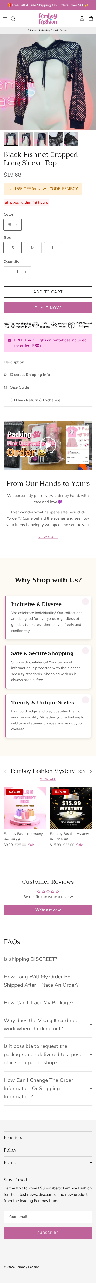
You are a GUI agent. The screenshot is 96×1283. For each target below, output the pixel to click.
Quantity (11, 261)
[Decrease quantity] (8, 272)
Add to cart (48, 292)
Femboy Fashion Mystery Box (48, 771)
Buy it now (48, 308)
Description (14, 362)
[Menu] (5, 19)
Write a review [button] (48, 909)
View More (48, 537)
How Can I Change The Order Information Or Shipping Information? (38, 1088)
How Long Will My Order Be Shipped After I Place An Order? (41, 980)
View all (48, 779)
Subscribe (48, 1232)
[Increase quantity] (27, 272)
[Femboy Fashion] (48, 19)
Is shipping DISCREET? (30, 959)
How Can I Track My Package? (38, 1002)
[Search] (15, 19)
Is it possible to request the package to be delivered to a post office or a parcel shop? (42, 1054)
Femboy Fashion (28, 1267)
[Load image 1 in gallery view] (48, 82)
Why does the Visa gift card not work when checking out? (40, 1024)
